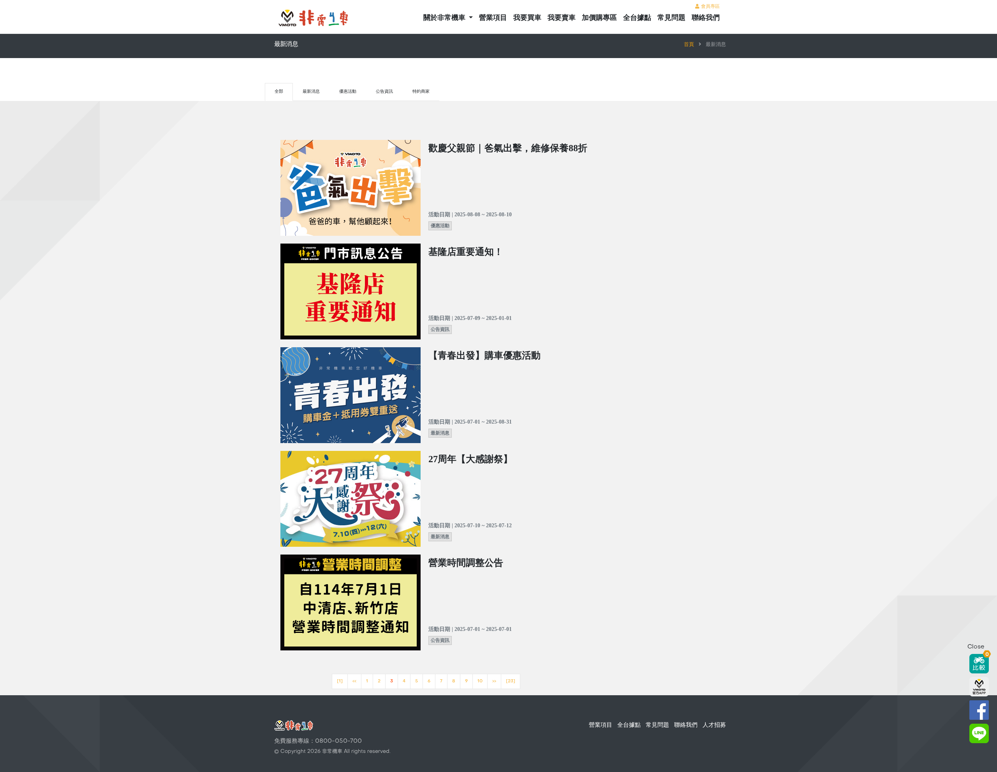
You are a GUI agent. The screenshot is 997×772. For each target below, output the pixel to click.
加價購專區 (599, 18)
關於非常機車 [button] (445, 18)
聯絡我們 (706, 18)
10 (480, 681)
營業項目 (493, 18)
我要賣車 (562, 18)
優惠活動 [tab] (347, 92)
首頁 (689, 44)
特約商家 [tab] (421, 92)
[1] (340, 681)
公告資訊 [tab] (384, 92)
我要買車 (527, 18)
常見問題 (671, 18)
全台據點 (637, 18)
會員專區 (709, 6)
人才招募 (714, 725)
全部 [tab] (279, 92)
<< (354, 681)
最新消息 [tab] (311, 92)
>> (494, 681)
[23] (510, 681)
